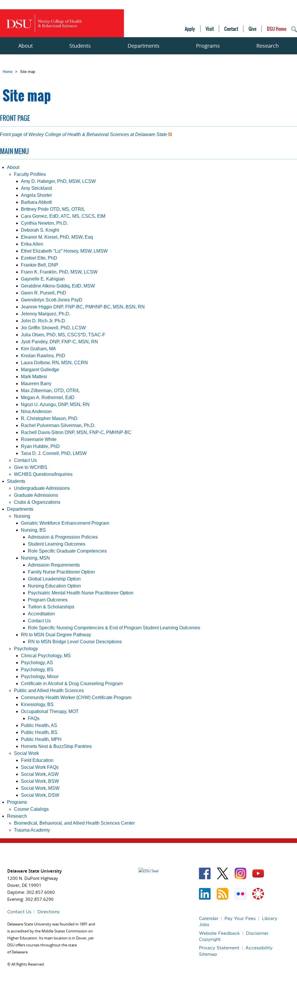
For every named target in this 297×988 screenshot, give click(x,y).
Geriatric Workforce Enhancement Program (65, 523)
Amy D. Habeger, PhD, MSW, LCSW (58, 181)
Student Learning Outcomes (56, 544)
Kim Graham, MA (38, 348)
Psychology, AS (37, 662)
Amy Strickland (36, 188)
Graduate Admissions (36, 495)
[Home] (44, 23)
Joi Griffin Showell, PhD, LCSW (53, 327)
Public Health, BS (39, 732)
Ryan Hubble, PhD (40, 446)
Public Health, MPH (41, 739)
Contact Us (25, 460)
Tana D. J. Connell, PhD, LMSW (54, 453)
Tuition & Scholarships (51, 606)
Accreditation (41, 613)
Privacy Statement (219, 947)
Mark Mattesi (34, 376)
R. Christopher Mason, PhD (49, 418)
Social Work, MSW (40, 788)
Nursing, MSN (35, 557)
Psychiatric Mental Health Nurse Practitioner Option (80, 592)
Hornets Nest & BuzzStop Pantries (56, 746)
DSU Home (276, 28)
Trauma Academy (32, 830)
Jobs (204, 924)
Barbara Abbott (36, 202)
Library (269, 918)
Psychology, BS (37, 669)
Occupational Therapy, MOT (50, 711)
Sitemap (208, 954)
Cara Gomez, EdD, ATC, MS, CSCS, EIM (63, 216)
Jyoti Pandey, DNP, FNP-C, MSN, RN (59, 341)
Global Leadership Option (54, 578)
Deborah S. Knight (40, 230)
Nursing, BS (33, 530)
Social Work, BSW (40, 781)
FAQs (33, 718)
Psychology (26, 648)
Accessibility (259, 947)
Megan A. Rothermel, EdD (48, 397)
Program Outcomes (48, 599)
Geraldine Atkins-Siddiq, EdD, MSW (58, 285)
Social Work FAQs (40, 767)
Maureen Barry (36, 383)
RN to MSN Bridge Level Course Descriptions (75, 641)
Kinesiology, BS (37, 704)
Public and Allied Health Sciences (49, 690)
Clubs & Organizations (37, 502)
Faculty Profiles (30, 174)
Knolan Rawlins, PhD (43, 355)
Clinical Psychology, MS (46, 655)
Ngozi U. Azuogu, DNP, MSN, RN (55, 404)
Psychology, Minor (40, 676)
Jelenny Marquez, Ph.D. (45, 313)
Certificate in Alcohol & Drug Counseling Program (72, 683)
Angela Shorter (36, 195)
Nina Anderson (36, 411)
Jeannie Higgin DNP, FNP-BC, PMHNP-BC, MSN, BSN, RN (83, 306)
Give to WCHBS (30, 467)
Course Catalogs (31, 809)
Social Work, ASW (40, 774)
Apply (190, 28)
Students (80, 45)
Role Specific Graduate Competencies (67, 551)
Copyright (210, 939)
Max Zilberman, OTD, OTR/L (50, 390)
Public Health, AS (39, 725)
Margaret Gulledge (40, 369)
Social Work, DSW (40, 795)
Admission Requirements (54, 564)
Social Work (26, 753)
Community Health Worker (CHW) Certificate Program (76, 697)
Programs (208, 45)
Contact (231, 28)
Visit (210, 28)
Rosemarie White (39, 439)
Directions (48, 911)
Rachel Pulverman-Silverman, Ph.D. (58, 425)
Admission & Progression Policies (63, 537)
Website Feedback (219, 933)
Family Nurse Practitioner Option (61, 571)
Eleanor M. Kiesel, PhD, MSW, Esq (57, 237)
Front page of (83, 134)
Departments (144, 45)
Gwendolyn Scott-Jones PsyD (51, 299)
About (25, 45)
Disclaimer (257, 933)
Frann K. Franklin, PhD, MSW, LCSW (59, 271)
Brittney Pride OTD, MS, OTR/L (53, 209)
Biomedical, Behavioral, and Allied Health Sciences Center (74, 823)
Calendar (208, 918)
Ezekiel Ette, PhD (39, 258)
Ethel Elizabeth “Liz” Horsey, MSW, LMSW (64, 251)
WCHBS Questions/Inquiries (43, 474)
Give (252, 28)
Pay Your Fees (240, 918)
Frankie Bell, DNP (39, 264)
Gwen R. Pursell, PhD (43, 292)
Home (7, 71)
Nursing (22, 516)
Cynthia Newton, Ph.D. (44, 223)
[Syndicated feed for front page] (170, 134)
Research (267, 45)
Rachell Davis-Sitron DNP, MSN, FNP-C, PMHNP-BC (76, 432)
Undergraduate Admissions (42, 488)
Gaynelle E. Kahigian (43, 278)
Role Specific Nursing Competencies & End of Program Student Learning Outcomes (114, 627)
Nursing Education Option (54, 585)
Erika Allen (32, 244)
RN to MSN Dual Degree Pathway (56, 634)
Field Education (37, 760)
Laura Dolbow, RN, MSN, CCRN (54, 362)
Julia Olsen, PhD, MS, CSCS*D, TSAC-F (63, 334)
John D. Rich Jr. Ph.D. (43, 320)
